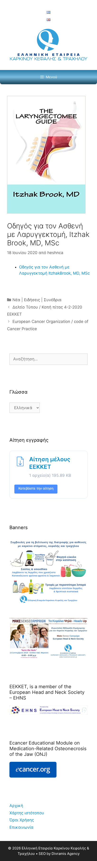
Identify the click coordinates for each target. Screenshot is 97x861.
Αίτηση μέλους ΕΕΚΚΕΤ (49, 463)
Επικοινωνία (21, 827)
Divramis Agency (66, 853)
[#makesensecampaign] (48, 657)
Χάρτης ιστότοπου (26, 813)
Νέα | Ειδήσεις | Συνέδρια (36, 299)
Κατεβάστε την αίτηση (35, 488)
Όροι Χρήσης (21, 820)
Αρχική (16, 805)
